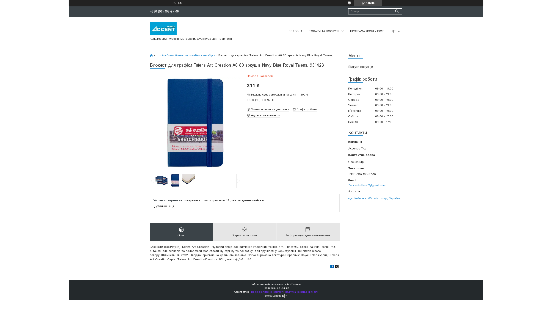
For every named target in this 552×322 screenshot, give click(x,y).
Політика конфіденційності (301, 292)
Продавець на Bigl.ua (276, 288)
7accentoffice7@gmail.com (367, 185)
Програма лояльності (367, 31)
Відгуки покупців (360, 67)
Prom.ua (296, 284)
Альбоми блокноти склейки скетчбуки (188, 55)
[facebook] (332, 267)
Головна (296, 31)
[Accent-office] (163, 28)
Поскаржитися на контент (267, 292)
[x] (337, 267)
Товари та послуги (324, 31)
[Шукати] (397, 11)
